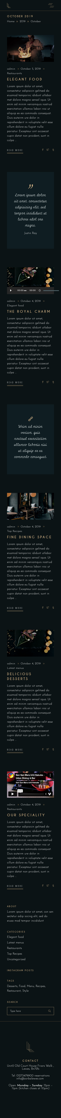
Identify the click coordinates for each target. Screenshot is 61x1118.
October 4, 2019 (31, 301)
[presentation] (14, 643)
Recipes (40, 986)
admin (11, 69)
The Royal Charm (29, 311)
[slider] (47, 290)
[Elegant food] (30, 48)
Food (22, 986)
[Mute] (39, 290)
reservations (42, 1075)
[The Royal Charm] (30, 280)
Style (25, 990)
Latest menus (15, 668)
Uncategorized (16, 959)
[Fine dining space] (30, 506)
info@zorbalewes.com (30, 1078)
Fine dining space (29, 537)
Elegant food (25, 79)
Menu (30, 986)
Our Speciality (26, 815)
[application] (30, 290)
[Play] (10, 290)
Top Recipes (14, 531)
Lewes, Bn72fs (30, 1068)
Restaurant (14, 990)
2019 (22, 21)
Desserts (12, 986)
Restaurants (14, 73)
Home (11, 21)
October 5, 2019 (31, 69)
